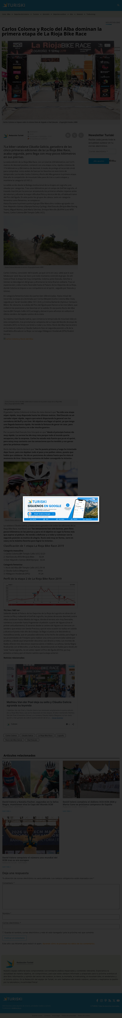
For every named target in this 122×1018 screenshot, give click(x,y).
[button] (96, 499)
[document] (61, 509)
